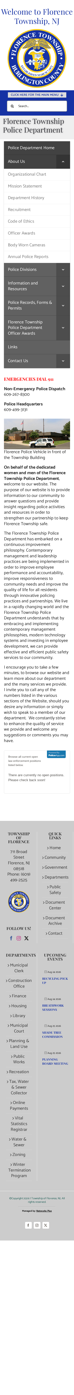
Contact (55, 933)
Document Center (55, 905)
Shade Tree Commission (52, 1034)
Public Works (19, 1059)
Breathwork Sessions (53, 1007)
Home (55, 848)
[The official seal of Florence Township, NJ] (37, 30)
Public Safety (55, 890)
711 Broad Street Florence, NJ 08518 (19, 860)
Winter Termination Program (19, 1170)
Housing (19, 1006)
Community (55, 858)
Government (55, 867)
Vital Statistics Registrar (19, 1123)
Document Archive (55, 921)
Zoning (18, 1155)
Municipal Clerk (19, 968)
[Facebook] (11, 938)
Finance (19, 996)
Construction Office (19, 983)
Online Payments (19, 1105)
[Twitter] (26, 938)
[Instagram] (19, 938)
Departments (55, 877)
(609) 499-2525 (20, 877)
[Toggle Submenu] (63, 162)
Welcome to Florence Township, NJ (37, 16)
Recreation (19, 1072)
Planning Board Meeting (55, 1061)
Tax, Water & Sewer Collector (19, 1087)
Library (19, 1016)
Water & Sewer (18, 1142)
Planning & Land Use (19, 1043)
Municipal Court (19, 1028)
